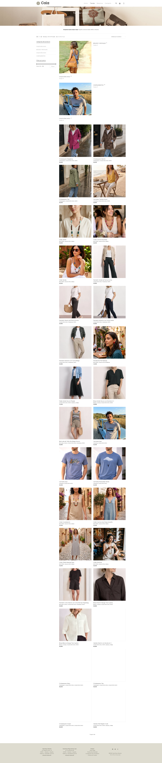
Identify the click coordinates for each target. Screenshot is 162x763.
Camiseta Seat (97, 441)
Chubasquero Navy (64, 683)
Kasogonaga (118, 754)
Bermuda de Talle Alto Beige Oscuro (69, 441)
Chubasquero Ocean (65, 724)
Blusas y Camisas (97, 402)
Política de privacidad (92, 752)
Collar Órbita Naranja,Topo (66, 562)
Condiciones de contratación (92, 753)
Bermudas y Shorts (63, 443)
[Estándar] (37, 37)
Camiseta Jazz (63, 481)
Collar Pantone (97, 562)
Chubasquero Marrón (99, 159)
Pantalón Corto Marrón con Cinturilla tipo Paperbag (74, 602)
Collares (72, 241)
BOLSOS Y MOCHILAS (41, 49)
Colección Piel (67, 241)
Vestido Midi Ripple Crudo (100, 724)
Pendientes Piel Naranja (100, 360)
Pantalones (104, 281)
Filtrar (53, 66)
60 (61, 36)
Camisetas (95, 201)
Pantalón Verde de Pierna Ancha (102, 280)
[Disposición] (39, 37)
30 (58, 36)
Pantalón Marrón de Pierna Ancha (69, 320)
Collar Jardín (62, 239)
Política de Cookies (92, 755)
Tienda (61, 78)
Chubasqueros (62, 160)
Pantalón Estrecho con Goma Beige (69, 360)
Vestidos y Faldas (75, 402)
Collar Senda (62, 280)
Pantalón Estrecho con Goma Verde (103, 320)
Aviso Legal (92, 750)
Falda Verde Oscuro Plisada (67, 401)
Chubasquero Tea (64, 199)
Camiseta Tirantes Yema (100, 199)
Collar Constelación (64, 522)
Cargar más (92, 734)
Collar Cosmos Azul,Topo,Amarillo (103, 522)
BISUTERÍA (61, 241)
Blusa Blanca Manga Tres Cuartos (68, 643)
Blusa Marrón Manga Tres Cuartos (103, 602)
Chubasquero (62, 685)
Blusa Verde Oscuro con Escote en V (103, 401)
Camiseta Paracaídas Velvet (101, 481)
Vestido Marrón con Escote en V (102, 643)
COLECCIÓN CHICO (102, 443)
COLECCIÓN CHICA (70, 160)
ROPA (76, 160)
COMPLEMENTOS (40, 56)
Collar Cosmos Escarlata (100, 239)
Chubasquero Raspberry (66, 159)
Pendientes (107, 362)
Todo (63, 36)
